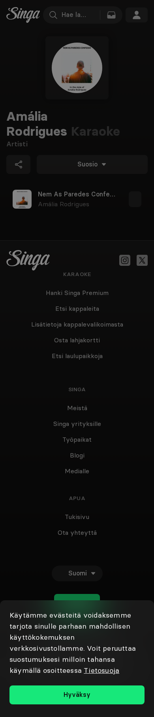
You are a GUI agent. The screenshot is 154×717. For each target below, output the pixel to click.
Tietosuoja (101, 670)
